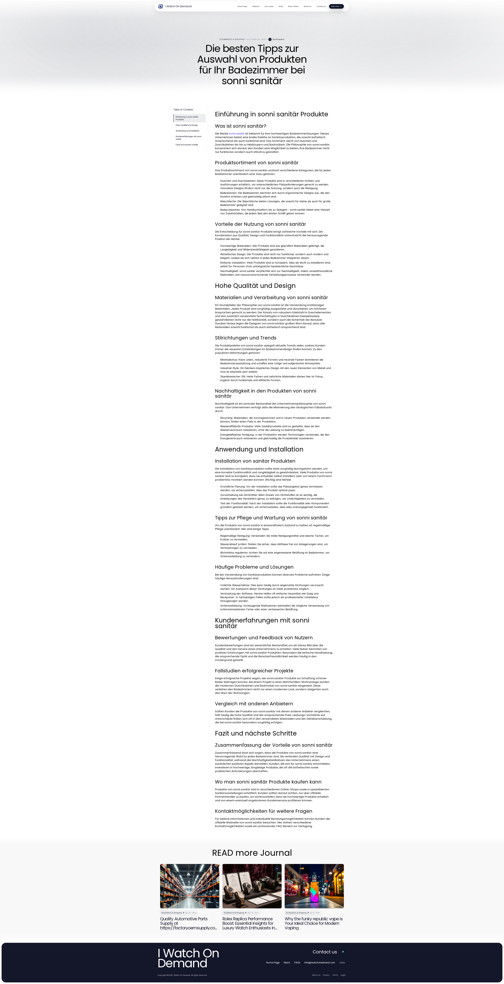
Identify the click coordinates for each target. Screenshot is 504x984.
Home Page (273, 962)
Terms (335, 975)
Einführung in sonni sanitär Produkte (187, 118)
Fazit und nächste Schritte (187, 145)
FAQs (297, 962)
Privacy (326, 975)
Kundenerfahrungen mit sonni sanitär (188, 137)
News (287, 962)
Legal (343, 975)
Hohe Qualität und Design (187, 125)
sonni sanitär (237, 133)
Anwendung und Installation (187, 131)
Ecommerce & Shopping (232, 39)
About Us (316, 975)
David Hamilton (278, 39)
